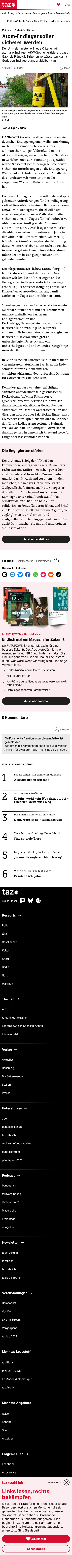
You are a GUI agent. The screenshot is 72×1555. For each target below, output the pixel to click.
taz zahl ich (9, 1135)
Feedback (8, 1464)
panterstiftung (11, 1151)
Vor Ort (6, 1311)
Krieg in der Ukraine (14, 1017)
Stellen (6, 1084)
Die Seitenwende (12, 1076)
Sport (5, 959)
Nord (5, 975)
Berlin (5, 967)
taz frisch (7, 1261)
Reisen (6, 1413)
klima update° (10, 1202)
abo (4, 1118)
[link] (4, 13)
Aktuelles (8, 1059)
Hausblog (8, 1068)
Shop (5, 1430)
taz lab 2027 (9, 1336)
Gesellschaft (9, 942)
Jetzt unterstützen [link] (36, 539)
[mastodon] (22, 902)
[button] (67, 5)
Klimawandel (10, 1034)
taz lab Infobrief (12, 1277)
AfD (4, 1009)
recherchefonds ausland (17, 1143)
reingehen (8, 1227)
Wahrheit (7, 983)
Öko (4, 933)
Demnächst (9, 1303)
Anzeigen (8, 1438)
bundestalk (9, 1185)
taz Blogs (8, 1362)
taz (10, 892)
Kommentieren (25, 560)
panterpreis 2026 (12, 1160)
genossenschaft (12, 1126)
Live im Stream (11, 1319)
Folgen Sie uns (9, 900)
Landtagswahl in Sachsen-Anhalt (22, 1025)
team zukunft (10, 1252)
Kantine (7, 1422)
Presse (6, 1093)
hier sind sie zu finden (53, 749)
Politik (6, 925)
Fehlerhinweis (43, 560)
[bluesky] (30, 902)
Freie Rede (8, 1219)
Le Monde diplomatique (17, 1379)
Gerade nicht (54, 1482)
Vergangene (9, 1328)
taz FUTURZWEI (11, 1371)
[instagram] (38, 902)
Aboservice (9, 1472)
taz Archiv (8, 1387)
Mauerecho (9, 1210)
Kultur (6, 950)
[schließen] (66, 1482)
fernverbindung (11, 1194)
